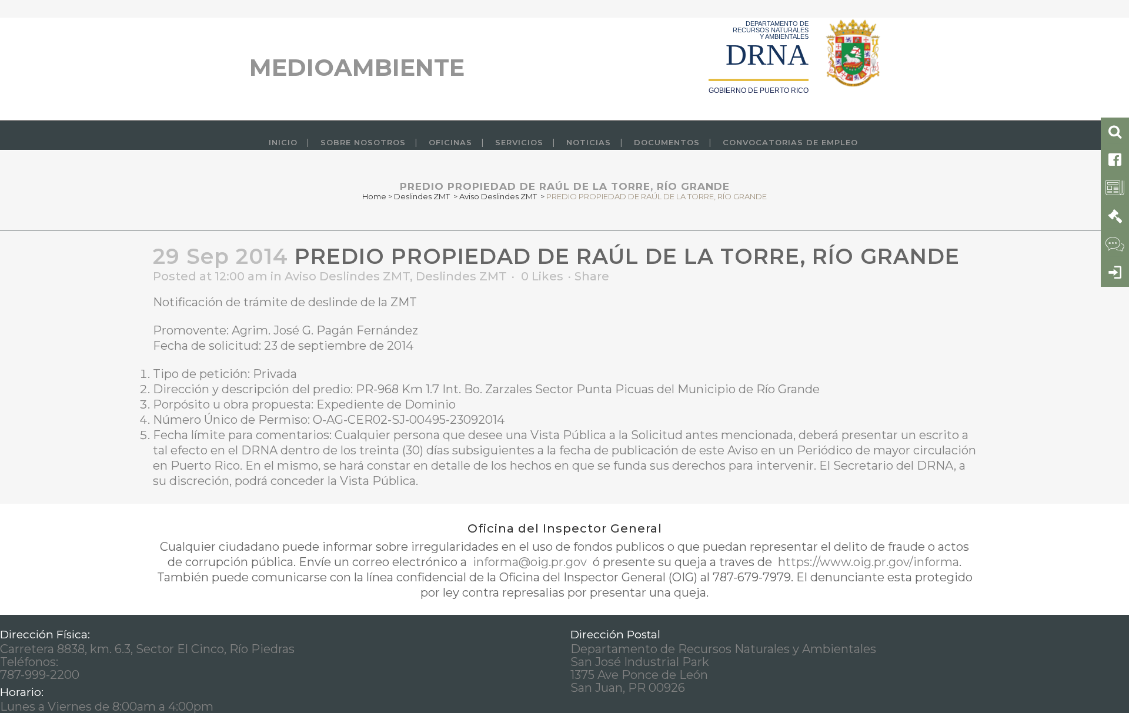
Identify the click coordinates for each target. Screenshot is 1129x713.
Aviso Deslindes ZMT (498, 196)
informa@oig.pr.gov (530, 562)
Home (374, 196)
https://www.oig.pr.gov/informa (867, 562)
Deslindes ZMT (422, 196)
